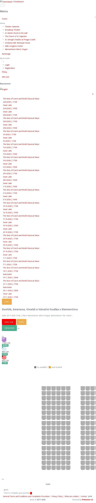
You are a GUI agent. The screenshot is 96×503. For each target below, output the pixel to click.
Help (5, 72)
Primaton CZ (87, 499)
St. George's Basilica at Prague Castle (20, 39)
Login (7, 65)
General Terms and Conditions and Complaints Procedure (26, 496)
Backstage (6, 54)
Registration (10, 68)
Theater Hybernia (12, 26)
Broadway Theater (12, 30)
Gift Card (5, 77)
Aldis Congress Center (14, 46)
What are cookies (72, 496)
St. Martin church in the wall (16, 33)
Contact (84, 496)
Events (4, 19)
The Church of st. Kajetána (16, 36)
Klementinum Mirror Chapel (16, 49)
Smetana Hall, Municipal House (17, 43)
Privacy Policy (57, 496)
